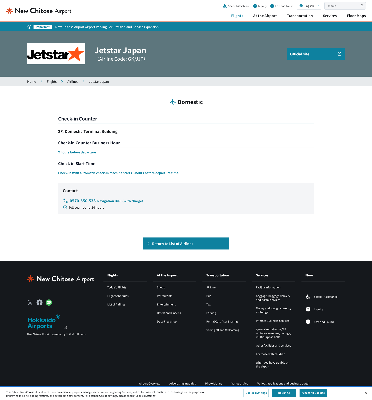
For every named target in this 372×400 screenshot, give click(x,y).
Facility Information (268, 287)
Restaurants (164, 296)
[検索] (362, 6)
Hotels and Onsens (169, 313)
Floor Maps (356, 15)
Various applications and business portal (283, 383)
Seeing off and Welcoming (222, 330)
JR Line (211, 287)
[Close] (366, 392)
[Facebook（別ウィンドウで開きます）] (39, 302)
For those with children (270, 354)
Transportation (300, 15)
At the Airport (265, 15)
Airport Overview (149, 383)
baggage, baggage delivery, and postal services (273, 298)
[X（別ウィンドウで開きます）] (30, 302)
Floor (309, 275)
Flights (237, 15)
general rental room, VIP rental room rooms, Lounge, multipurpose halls (273, 333)
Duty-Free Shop (167, 321)
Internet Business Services (272, 321)
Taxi (208, 304)
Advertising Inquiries (182, 383)
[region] (186, 393)
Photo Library (213, 383)
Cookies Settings (256, 393)
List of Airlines (116, 304)
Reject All (284, 393)
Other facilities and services (273, 345)
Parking (211, 313)
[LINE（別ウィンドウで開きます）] (49, 304)
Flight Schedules (118, 296)
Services (330, 15)
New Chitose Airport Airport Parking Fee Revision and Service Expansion (107, 26)
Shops (161, 287)
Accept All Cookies (313, 393)
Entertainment (166, 304)
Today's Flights (116, 287)
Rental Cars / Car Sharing (222, 321)
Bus (208, 296)
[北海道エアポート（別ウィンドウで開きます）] (47, 321)
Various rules (240, 383)
